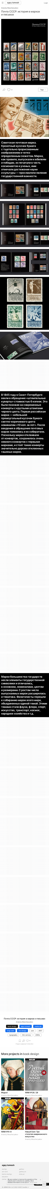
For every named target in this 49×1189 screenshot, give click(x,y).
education (5, 1177)
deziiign (4, 1169)
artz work (5, 1171)
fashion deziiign (7, 1174)
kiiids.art (21, 1174)
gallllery (21, 1169)
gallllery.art (22, 1171)
